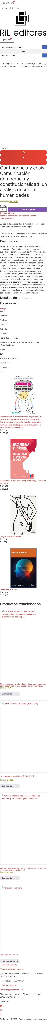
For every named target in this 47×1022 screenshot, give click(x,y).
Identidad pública (8, 590)
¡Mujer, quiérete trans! (10, 537)
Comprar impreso (27, 209)
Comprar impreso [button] (10, 786)
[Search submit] (44, 47)
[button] (23, 51)
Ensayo (3, 308)
